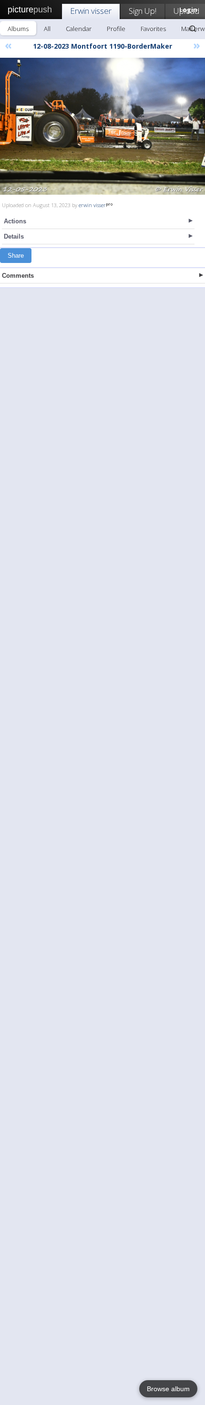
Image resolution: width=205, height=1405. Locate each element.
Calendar (79, 28)
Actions (15, 221)
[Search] (192, 28)
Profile (116, 28)
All (47, 28)
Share (16, 255)
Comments (18, 275)
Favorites (153, 28)
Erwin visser (91, 10)
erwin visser (92, 205)
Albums (18, 28)
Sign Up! (142, 10)
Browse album (168, 1389)
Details (14, 236)
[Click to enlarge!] (102, 126)
